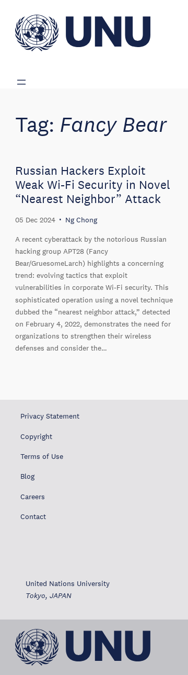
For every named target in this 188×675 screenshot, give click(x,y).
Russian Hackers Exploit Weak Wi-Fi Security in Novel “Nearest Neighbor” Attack (92, 185)
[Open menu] (21, 82)
